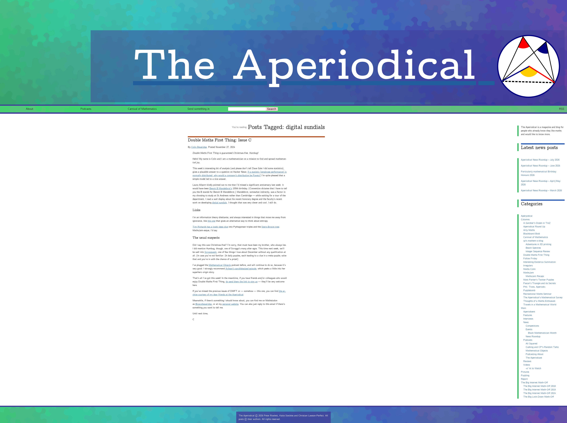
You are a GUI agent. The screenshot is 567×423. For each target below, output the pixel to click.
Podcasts (85, 109)
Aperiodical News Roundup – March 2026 (541, 190)
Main (523, 308)
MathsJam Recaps (535, 276)
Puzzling (525, 375)
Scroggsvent (210, 252)
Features (527, 315)
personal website (230, 304)
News (525, 322)
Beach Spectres (533, 248)
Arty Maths (529, 230)
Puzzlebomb (529, 290)
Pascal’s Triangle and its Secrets (539, 283)
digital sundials (219, 202)
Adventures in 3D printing (538, 244)
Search (271, 108)
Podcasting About (534, 354)
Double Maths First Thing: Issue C (219, 140)
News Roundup (533, 336)
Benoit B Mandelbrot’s (220, 188)
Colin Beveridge (199, 147)
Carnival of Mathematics (142, 109)
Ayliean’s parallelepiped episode (240, 268)
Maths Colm (529, 269)
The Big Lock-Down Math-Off (538, 396)
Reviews (527, 361)
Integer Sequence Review (538, 251)
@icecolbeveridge (203, 304)
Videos (526, 364)
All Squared (531, 343)
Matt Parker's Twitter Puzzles (538, 279)
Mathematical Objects (220, 265)
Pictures (525, 372)
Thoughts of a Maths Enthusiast (539, 301)
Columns (525, 219)
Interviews (528, 318)
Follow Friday (530, 258)
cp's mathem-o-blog (533, 240)
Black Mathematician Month (542, 333)
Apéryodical (526, 216)
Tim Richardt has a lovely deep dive (210, 227)
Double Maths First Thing (536, 255)
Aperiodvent (529, 311)
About (29, 109)
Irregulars (528, 265)
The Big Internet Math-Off (534, 382)
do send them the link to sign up (242, 281)
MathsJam (528, 272)
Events (529, 329)
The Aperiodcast (534, 357)
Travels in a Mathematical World (539, 304)
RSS (561, 109)
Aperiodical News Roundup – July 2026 (540, 159)
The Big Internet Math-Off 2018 (539, 386)
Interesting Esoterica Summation (539, 262)
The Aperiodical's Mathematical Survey (542, 297)
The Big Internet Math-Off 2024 (539, 393)
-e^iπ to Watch (533, 368)
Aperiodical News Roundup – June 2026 (540, 165)
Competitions (532, 325)
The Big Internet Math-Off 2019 (539, 389)
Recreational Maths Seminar (537, 294)
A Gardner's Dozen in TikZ (536, 223)
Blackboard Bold (531, 233)
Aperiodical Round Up (534, 226)
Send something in (199, 109)
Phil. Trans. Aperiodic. (534, 286)
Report (524, 379)
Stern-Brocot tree (270, 227)
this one (211, 221)
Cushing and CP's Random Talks (542, 347)
